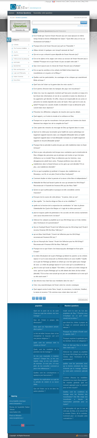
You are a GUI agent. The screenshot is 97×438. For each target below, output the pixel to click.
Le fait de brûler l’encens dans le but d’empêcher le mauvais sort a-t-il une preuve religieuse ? (46, 336)
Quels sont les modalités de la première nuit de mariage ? (46, 350)
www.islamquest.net (35, 8)
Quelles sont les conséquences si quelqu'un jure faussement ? (46, 374)
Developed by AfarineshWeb (23, 425)
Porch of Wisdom (16, 417)
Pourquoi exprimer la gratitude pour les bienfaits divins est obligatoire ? (75, 340)
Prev (37, 298)
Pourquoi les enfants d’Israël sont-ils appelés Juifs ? (75, 333)
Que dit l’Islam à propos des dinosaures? (46, 321)
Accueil (12, 17)
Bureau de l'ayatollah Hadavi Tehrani (20, 409)
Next (40, 298)
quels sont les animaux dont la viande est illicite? (46, 344)
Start (33, 298)
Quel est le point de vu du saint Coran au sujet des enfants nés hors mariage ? (46, 313)
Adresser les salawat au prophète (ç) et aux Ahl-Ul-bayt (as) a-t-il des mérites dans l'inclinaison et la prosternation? (75, 355)
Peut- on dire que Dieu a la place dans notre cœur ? (75, 346)
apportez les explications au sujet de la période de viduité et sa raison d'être (46, 382)
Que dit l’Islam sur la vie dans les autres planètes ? (46, 390)
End (44, 298)
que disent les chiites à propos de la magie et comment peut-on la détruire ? (75, 325)
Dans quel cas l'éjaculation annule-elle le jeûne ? (46, 328)
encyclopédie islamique (18, 402)
